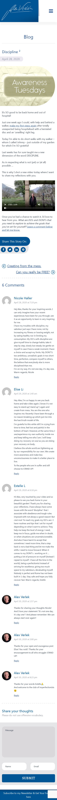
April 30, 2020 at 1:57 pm (25, 601)
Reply (16, 377)
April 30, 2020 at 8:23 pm (25, 677)
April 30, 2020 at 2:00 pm (25, 639)
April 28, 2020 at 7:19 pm (25, 302)
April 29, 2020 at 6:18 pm (25, 490)
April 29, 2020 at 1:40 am (25, 393)
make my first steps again (23, 125)
